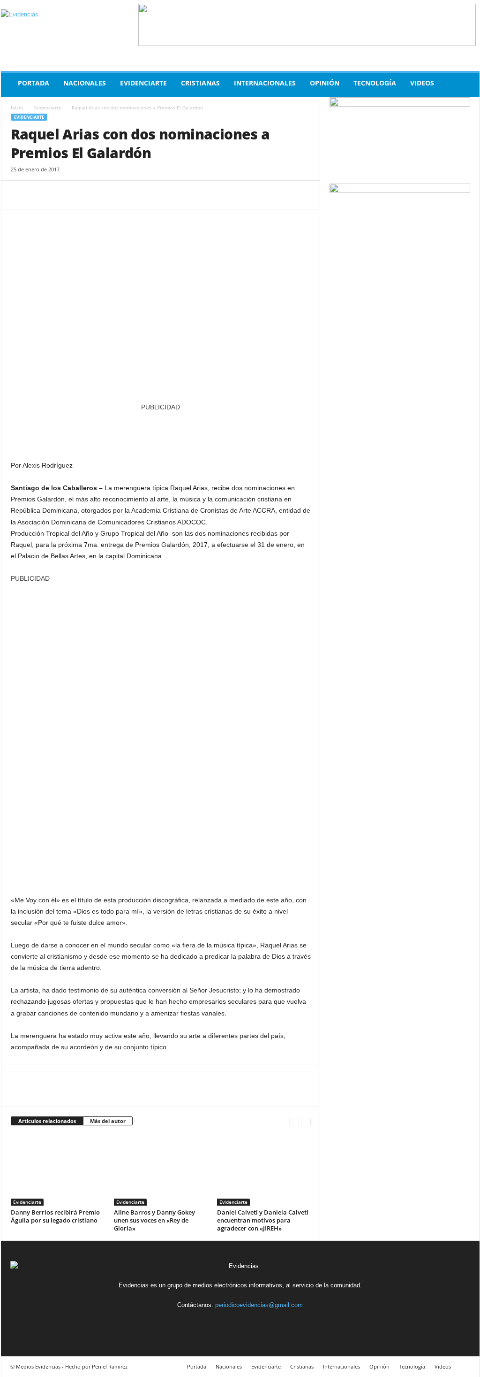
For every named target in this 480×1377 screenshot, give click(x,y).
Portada (33, 82)
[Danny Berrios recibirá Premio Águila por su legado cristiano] (58, 1170)
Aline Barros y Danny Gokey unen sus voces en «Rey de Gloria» (154, 1220)
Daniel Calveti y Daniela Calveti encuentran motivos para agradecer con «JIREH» (262, 1220)
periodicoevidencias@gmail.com (259, 1304)
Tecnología (374, 82)
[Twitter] (41, 194)
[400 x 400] (161, 734)
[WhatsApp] (84, 194)
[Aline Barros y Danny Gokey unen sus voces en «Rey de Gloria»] (161, 1170)
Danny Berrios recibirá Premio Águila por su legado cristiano (55, 1216)
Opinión (324, 82)
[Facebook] (20, 194)
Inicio (17, 107)
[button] (465, 85)
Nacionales (84, 82)
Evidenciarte (143, 82)
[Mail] (251, 1322)
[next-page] (306, 1121)
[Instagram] (230, 1322)
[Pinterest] (63, 194)
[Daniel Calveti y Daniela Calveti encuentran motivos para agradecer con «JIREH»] (264, 1170)
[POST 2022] (161, 431)
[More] (107, 194)
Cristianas (200, 82)
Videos (422, 82)
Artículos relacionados (47, 1120)
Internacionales (265, 82)
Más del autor (108, 1120)
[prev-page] (294, 1121)
